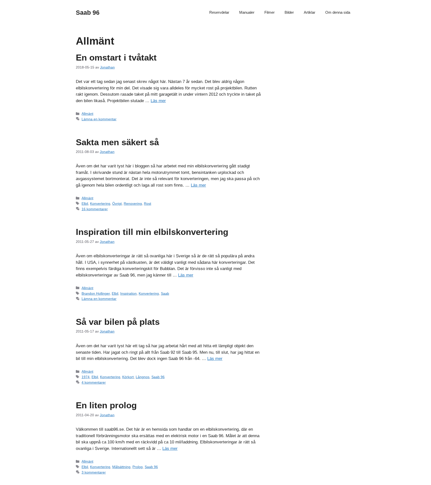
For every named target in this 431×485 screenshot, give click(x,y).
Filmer (269, 12)
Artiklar (309, 12)
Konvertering (100, 204)
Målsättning (121, 467)
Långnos (142, 377)
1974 (86, 377)
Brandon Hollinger (96, 293)
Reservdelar (219, 12)
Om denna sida (337, 12)
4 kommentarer (94, 382)
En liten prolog (106, 405)
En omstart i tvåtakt (116, 57)
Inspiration (128, 293)
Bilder (289, 12)
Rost (147, 204)
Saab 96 (88, 12)
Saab (165, 293)
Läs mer (158, 100)
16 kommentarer (95, 209)
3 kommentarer (94, 472)
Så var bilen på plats (118, 322)
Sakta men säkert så (117, 142)
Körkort (128, 377)
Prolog (137, 467)
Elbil (85, 204)
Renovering (133, 204)
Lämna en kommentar (99, 119)
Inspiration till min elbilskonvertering (152, 232)
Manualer (246, 12)
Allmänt (87, 114)
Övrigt (117, 204)
